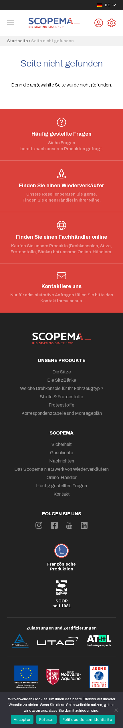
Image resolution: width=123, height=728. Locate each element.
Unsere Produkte (62, 360)
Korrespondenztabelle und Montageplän (61, 413)
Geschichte (61, 452)
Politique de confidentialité (87, 719)
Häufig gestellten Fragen (61, 485)
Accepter (22, 719)
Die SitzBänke (61, 380)
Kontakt (61, 494)
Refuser (46, 719)
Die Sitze (61, 371)
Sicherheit (61, 444)
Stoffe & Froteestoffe (61, 396)
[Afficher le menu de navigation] (10, 23)
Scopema (61, 433)
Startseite (17, 41)
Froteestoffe (61, 405)
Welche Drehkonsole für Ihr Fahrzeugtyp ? (61, 388)
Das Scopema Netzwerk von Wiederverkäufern (61, 469)
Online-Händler (62, 477)
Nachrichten (61, 460)
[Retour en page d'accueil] (54, 23)
